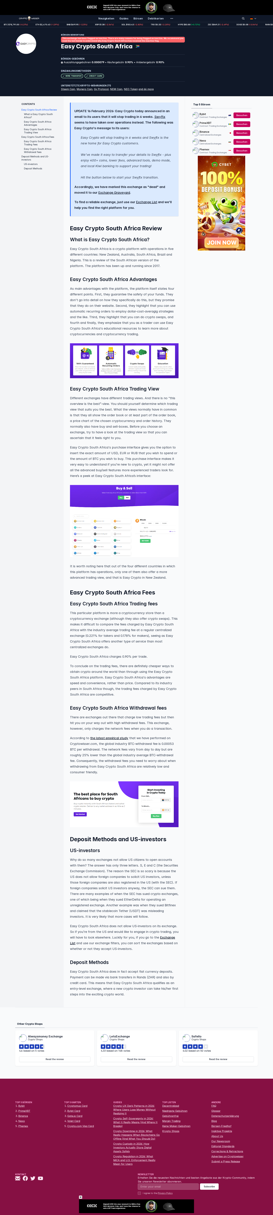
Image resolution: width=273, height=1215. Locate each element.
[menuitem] (106, 18)
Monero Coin (84, 89)
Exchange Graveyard (114, 192)
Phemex (204, 149)
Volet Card (73, 1121)
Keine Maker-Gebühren (176, 1126)
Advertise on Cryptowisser (227, 1156)
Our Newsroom (220, 1141)
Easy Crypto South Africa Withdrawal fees (37, 150)
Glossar (216, 1110)
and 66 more (146, 89)
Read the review (55, 1059)
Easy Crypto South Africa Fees (37, 137)
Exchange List (146, 202)
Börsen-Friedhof (221, 1126)
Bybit (203, 114)
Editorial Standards (222, 1146)
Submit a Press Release (225, 1161)
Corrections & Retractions (227, 1151)
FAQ (213, 1105)
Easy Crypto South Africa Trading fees (37, 143)
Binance (204, 131)
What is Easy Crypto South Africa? (38, 116)
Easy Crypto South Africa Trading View (37, 131)
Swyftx (159, 117)
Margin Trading (171, 1121)
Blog (214, 1121)
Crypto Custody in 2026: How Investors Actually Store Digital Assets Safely (132, 1147)
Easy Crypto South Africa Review (39, 109)
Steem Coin (68, 89)
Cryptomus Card (77, 1105)
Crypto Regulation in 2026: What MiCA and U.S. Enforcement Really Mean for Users (134, 1160)
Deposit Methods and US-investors (35, 158)
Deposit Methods (33, 168)
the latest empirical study (109, 738)
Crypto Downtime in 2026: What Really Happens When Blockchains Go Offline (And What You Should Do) (136, 1135)
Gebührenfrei (170, 1116)
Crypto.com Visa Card (80, 1126)
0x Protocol (101, 89)
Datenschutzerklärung (225, 1116)
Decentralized (170, 1105)
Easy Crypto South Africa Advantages (37, 123)
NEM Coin (116, 89)
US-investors (31, 164)
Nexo (203, 140)
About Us (217, 1136)
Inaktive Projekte (221, 1131)
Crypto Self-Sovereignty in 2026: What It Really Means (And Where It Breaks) (135, 1122)
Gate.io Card (74, 1116)
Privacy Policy (165, 1193)
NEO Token (131, 89)
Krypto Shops (170, 1131)
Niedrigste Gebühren (174, 1110)
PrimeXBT (206, 122)
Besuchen (241, 115)
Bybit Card (73, 1110)
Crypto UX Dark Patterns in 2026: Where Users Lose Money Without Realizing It (134, 1109)
